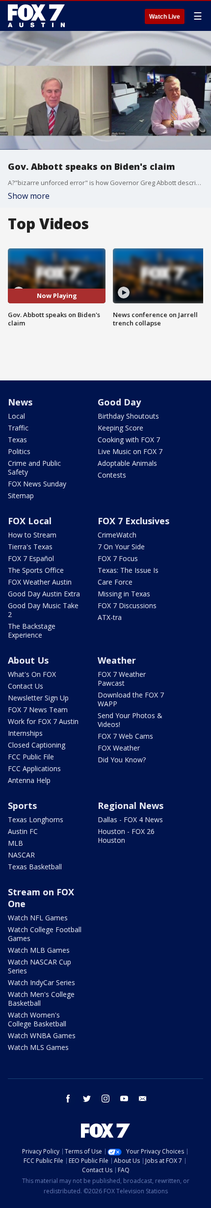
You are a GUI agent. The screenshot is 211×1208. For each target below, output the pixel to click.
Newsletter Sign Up (38, 697)
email (143, 1098)
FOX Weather (119, 747)
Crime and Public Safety (34, 467)
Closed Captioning (36, 745)
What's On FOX (32, 674)
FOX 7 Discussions (127, 605)
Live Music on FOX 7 (130, 451)
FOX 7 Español (31, 558)
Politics (19, 451)
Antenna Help (29, 780)
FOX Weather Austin (40, 582)
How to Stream (32, 534)
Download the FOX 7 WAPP (131, 699)
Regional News (130, 805)
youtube (124, 1098)
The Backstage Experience (31, 630)
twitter (87, 1098)
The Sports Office (36, 570)
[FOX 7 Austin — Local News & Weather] (36, 15)
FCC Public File (31, 756)
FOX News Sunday (37, 483)
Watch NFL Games (38, 917)
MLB (15, 843)
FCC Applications (34, 768)
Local (16, 416)
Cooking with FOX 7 (129, 439)
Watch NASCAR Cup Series (39, 966)
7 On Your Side (121, 546)
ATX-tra (110, 617)
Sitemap (21, 495)
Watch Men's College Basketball (41, 999)
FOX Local (30, 521)
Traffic (18, 427)
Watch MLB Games (39, 950)
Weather (117, 660)
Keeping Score (120, 427)
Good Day (119, 402)
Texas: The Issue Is (128, 570)
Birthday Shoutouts (128, 416)
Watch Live (164, 16)
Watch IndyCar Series (41, 982)
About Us (28, 660)
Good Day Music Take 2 (43, 610)
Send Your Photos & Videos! (130, 720)
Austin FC (23, 831)
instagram (105, 1098)
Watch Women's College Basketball (37, 1019)
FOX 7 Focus (118, 558)
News (20, 402)
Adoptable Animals (127, 463)
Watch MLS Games (38, 1047)
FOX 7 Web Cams (125, 736)
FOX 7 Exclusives (133, 521)
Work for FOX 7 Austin (43, 721)
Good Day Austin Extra (44, 593)
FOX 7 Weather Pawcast (122, 679)
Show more (29, 195)
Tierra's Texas (30, 546)
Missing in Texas (124, 593)
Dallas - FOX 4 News (130, 819)
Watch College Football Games (44, 934)
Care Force (115, 582)
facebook (68, 1098)
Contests (112, 475)
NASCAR (21, 854)
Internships (25, 733)
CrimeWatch (117, 534)
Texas (17, 439)
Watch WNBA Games (42, 1035)
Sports (22, 805)
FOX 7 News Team (38, 709)
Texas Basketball (35, 866)
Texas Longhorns (35, 819)
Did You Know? (122, 759)
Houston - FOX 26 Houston (126, 836)
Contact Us (25, 686)
